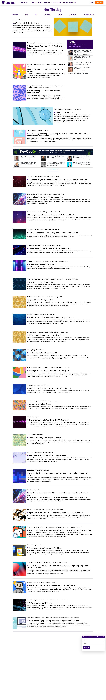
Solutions (56, 2)
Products (47, 2)
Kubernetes (72, 14)
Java (26, 14)
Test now (99, 2)
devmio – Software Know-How (10, 2)
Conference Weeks (36, 2)
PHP (36, 14)
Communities (23, 2)
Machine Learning (89, 14)
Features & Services (69, 2)
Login (91, 2)
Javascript (47, 14)
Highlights (15, 14)
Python (60, 14)
